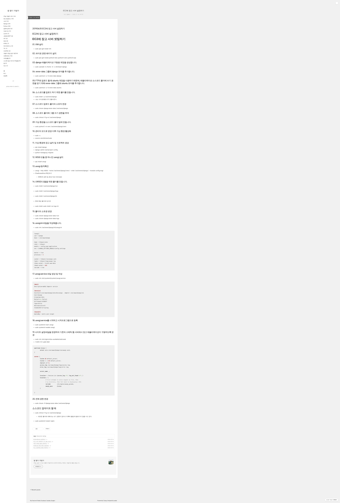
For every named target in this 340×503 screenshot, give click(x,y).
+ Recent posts (35, 490)
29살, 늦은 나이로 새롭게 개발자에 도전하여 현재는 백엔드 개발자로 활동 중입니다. (57, 463)
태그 (5, 73)
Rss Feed (32, 500)
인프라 (6, 33)
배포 (6, 41)
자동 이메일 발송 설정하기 (40, 443)
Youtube (48, 500)
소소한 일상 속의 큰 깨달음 (12, 61)
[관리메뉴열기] (337, 3)
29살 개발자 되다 (10, 16)
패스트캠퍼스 (9, 18)
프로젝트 (7, 51)
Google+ (53, 500)
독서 (6, 66)
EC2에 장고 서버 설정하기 (73, 11)
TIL (5, 48)
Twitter (38, 500)
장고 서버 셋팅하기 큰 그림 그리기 (42, 441)
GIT (6, 38)
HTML (6, 43)
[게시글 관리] (41, 428)
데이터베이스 (8, 46)
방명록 (5, 76)
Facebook (43, 500)
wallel (115, 500)
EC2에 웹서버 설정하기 (39, 439)
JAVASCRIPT (8, 36)
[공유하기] (39, 428)
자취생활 (7, 58)
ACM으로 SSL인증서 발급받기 (41, 445)
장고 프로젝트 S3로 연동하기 (41, 447)
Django (7, 23)
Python (7, 26)
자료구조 (7, 31)
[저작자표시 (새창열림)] (52, 429)
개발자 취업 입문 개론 (11, 53)
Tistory (105, 500)
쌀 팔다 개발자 (13, 11)
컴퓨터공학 (8, 28)
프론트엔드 (8, 56)
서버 (6, 21)
